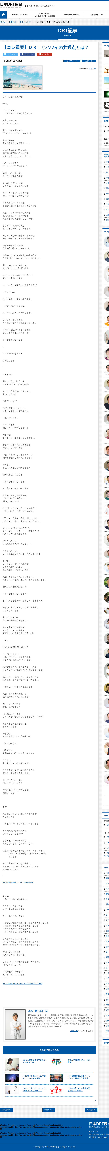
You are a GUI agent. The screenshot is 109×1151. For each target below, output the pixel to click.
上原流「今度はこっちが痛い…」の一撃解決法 (34, 1077)
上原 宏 (88, 61)
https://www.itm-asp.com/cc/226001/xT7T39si (22, 983)
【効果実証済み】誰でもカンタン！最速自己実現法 (79, 1077)
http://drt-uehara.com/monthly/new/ (18, 882)
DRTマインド (72, 61)
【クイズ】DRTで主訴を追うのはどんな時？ (79, 1089)
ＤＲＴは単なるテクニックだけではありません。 (34, 1089)
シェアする (11, 54)
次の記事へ (91, 1110)
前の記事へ (6, 1110)
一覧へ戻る (48, 1110)
